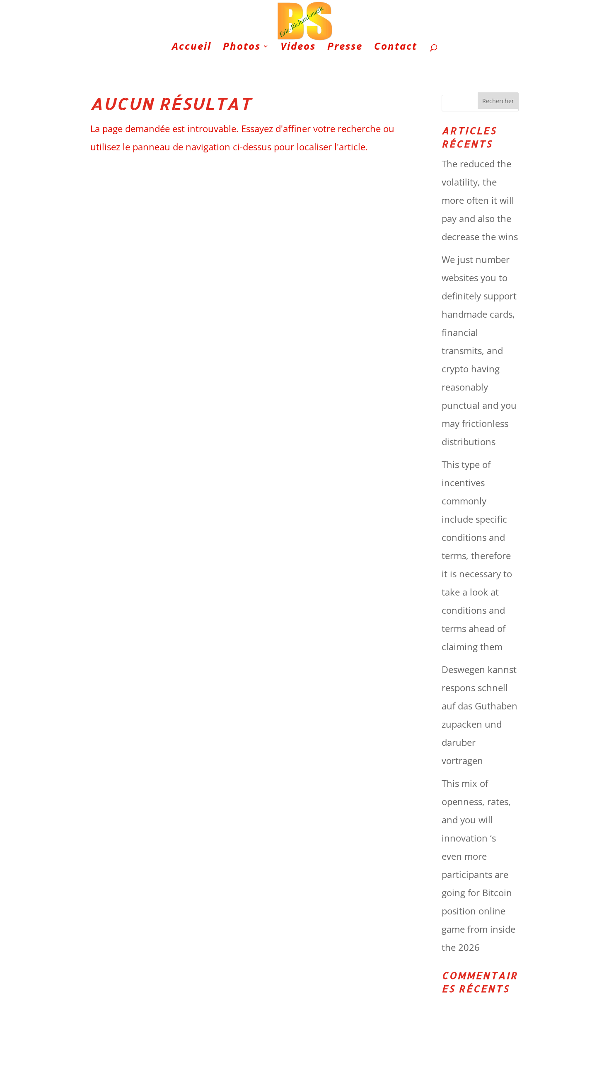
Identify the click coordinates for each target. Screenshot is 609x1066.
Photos (242, 48)
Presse (344, 48)
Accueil (191, 48)
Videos (298, 48)
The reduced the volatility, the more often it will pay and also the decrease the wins (480, 200)
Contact (395, 48)
